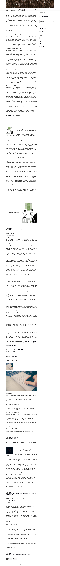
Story (14, 229)
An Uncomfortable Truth (13, 124)
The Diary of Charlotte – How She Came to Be (46, 32)
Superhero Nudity (17, 229)
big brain (35, 269)
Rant (29, 493)
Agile (13, 356)
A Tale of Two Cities (22, 172)
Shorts (17, 437)
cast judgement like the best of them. (12, 345)
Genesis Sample (27, 564)
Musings (11, 118)
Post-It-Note (25, 291)
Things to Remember (12, 360)
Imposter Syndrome (20, 554)
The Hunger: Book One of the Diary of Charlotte (19, 159)
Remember (12, 438)
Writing (22, 229)
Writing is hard (11, 494)
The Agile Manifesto (13, 262)
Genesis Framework (32, 564)
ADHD (11, 356)
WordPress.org (41, 47)
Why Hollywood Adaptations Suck (44, 26)
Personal (14, 355)
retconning (8, 74)
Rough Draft (32, 493)
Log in (40, 43)
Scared (35, 493)
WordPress (37, 564)
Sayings (15, 438)
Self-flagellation (20, 349)
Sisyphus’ (15, 254)
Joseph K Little (11, 115)
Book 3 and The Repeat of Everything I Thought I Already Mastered (21, 443)
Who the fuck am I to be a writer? (15, 498)
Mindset (18, 493)
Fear (16, 493)
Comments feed (41, 46)
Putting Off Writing (25, 493)
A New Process (10, 233)
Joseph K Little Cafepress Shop (44, 16)
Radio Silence (41, 29)
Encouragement (12, 493)
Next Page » (15, 559)
